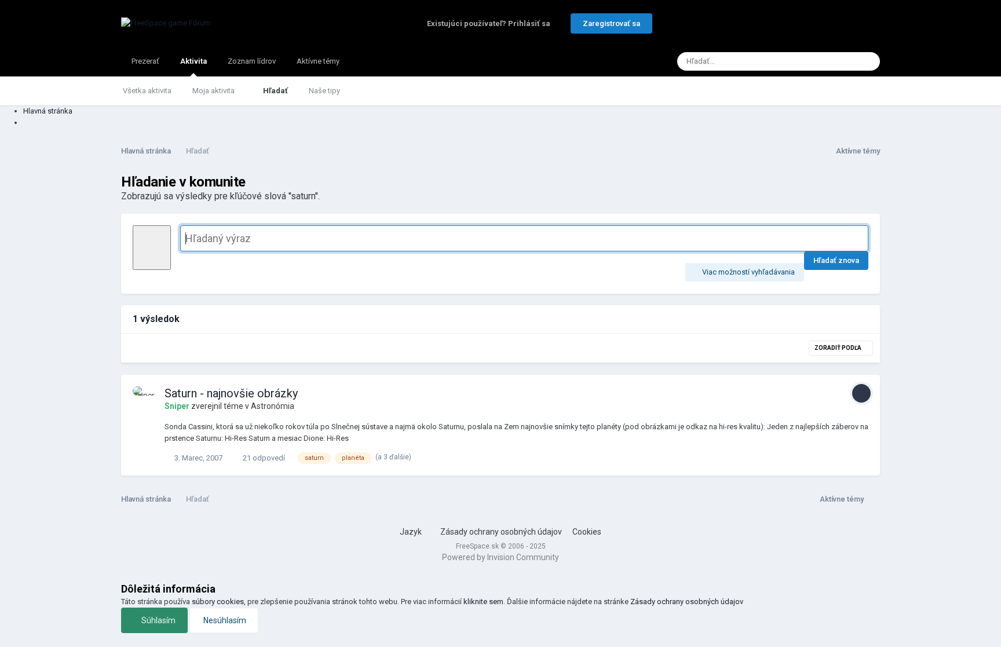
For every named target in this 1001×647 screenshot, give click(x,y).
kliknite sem (483, 601)
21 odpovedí (263, 458)
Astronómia (272, 406)
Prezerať (145, 61)
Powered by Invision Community (500, 557)
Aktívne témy (318, 61)
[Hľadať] (868, 61)
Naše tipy (324, 90)
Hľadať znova (836, 260)
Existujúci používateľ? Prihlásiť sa (490, 23)
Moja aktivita (214, 90)
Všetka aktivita (147, 90)
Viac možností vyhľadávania (747, 272)
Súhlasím (158, 620)
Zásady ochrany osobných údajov (501, 531)
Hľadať (275, 90)
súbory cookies (218, 601)
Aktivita (193, 61)
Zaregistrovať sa (611, 23)
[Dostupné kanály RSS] (872, 499)
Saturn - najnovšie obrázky (231, 393)
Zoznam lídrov (252, 61)
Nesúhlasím (224, 620)
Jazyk (411, 531)
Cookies (586, 531)
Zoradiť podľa (838, 348)
